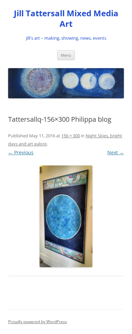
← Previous (21, 152)
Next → (115, 152)
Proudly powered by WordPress (37, 322)
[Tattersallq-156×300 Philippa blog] (66, 216)
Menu (66, 55)
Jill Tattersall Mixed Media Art (66, 18)
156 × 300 (70, 136)
